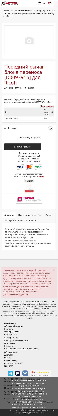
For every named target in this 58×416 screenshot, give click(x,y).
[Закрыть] (53, 410)
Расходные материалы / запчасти (20, 220)
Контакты (8, 329)
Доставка (8, 355)
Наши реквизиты (12, 331)
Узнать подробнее (22, 146)
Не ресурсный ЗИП (46, 10)
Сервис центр (10, 360)
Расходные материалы (24, 10)
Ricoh (7, 13)
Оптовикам (9, 343)
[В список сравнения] (39, 3)
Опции (49, 215)
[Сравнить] (50, 128)
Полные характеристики (29, 215)
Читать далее (47, 106)
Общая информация (13, 326)
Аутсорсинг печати (13, 363)
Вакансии (8, 346)
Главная (8, 10)
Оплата (7, 357)
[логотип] (10, 3)
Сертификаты (10, 334)
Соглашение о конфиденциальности (21, 348)
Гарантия (8, 366)
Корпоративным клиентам (16, 340)
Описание (9, 215)
